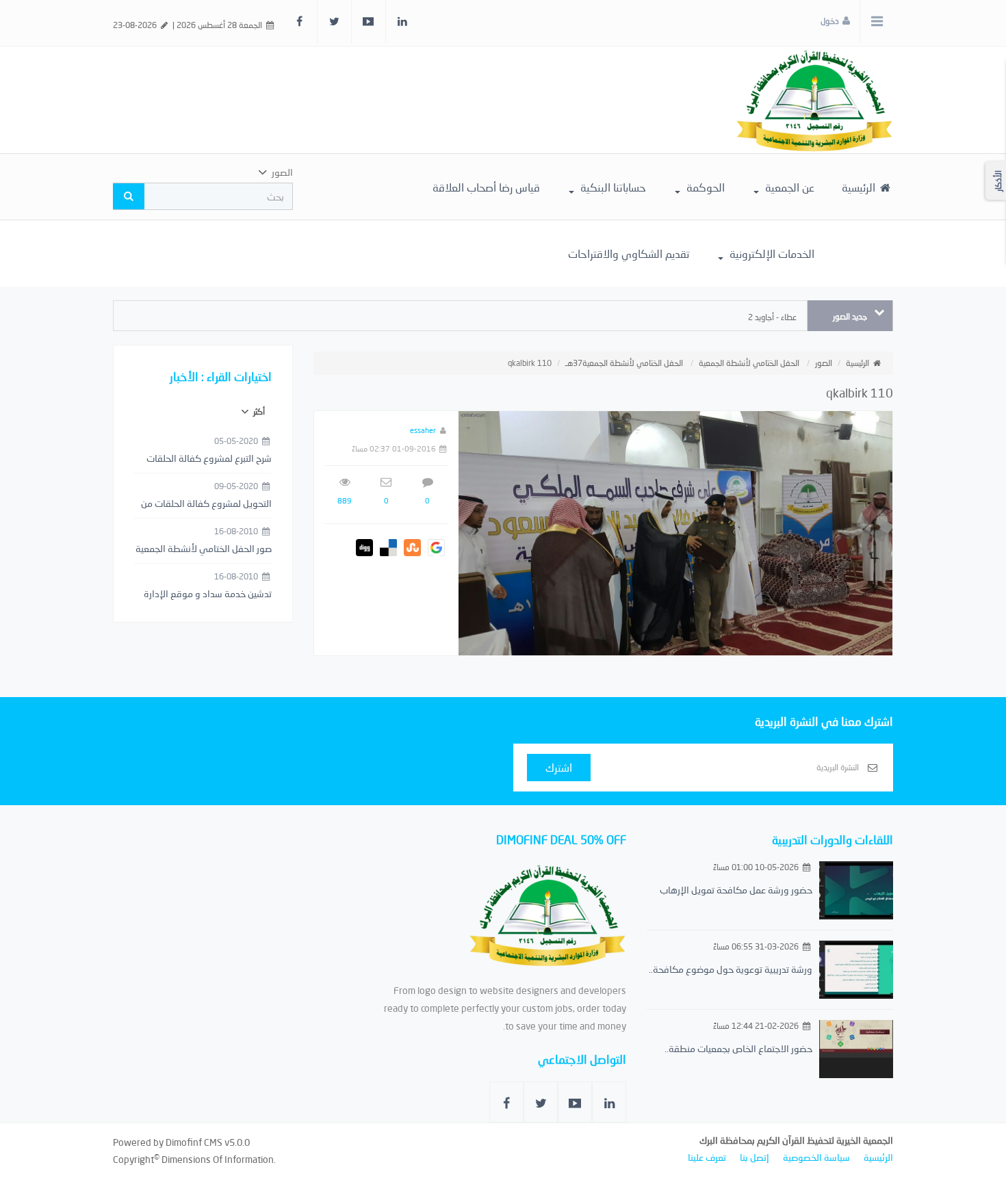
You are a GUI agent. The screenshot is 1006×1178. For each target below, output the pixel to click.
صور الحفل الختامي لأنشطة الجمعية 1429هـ (204, 549)
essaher (423, 430)
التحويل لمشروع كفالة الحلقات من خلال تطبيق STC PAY (206, 504)
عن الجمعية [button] (788, 187)
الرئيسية (860, 187)
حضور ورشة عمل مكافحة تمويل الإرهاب (736, 889)
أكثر (258, 411)
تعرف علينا (707, 1157)
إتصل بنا (754, 1157)
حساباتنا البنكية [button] (612, 187)
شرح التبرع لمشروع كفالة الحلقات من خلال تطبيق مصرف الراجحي (209, 459)
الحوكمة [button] (704, 187)
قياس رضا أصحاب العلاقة (486, 187)
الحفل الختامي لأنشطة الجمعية (749, 363)
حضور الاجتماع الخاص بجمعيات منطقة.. (738, 1048)
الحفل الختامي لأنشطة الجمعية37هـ (624, 363)
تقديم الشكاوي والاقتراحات (628, 253)
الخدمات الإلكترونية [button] (770, 253)
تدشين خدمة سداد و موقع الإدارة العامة (208, 594)
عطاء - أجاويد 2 (772, 317)
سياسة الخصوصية (816, 1157)
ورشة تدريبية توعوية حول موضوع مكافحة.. (730, 969)
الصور (823, 363)
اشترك (558, 767)
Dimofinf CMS (194, 1142)
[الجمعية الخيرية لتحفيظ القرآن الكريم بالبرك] (814, 99)
